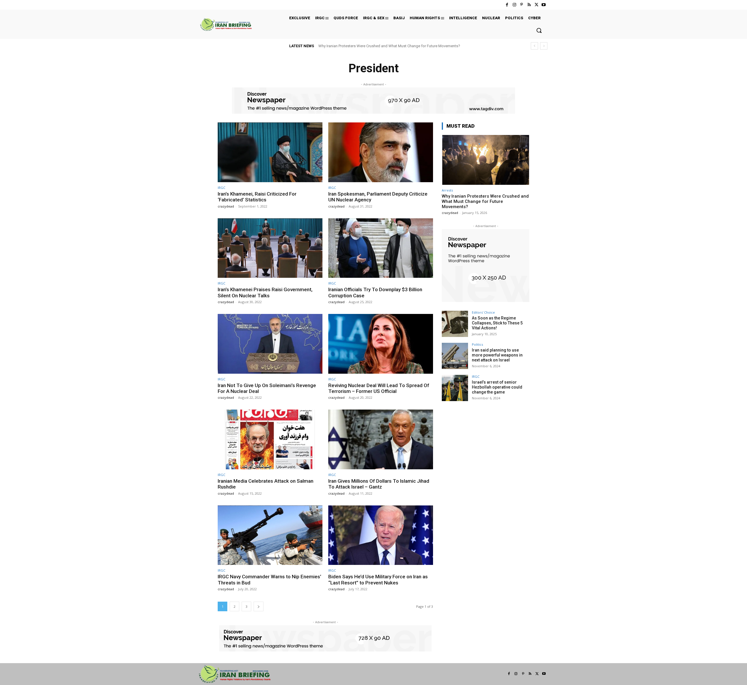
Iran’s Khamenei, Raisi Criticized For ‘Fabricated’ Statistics (257, 197)
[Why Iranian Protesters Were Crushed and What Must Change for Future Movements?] (485, 160)
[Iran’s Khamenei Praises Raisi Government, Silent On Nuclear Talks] (270, 248)
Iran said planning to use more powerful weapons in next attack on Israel (497, 355)
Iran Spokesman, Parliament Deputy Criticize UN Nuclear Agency (377, 197)
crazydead (226, 206)
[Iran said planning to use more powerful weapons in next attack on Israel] (455, 356)
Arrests (447, 190)
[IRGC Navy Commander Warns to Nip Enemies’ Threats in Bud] (270, 535)
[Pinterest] (521, 4)
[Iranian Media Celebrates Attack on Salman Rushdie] (270, 439)
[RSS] (529, 4)
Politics (477, 344)
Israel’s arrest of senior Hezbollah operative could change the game (497, 387)
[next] (543, 46)
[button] (538, 30)
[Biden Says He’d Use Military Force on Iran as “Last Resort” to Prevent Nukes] (380, 535)
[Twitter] (536, 4)
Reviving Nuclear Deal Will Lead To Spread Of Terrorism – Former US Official (378, 388)
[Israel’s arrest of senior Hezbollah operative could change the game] (455, 388)
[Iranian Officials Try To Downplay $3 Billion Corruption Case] (380, 248)
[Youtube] (543, 4)
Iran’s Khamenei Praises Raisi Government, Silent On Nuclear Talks (265, 292)
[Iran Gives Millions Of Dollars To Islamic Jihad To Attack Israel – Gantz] (380, 439)
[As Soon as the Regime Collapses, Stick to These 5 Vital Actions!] (455, 324)
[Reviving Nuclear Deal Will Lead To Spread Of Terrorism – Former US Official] (380, 344)
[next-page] (258, 606)
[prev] (534, 46)
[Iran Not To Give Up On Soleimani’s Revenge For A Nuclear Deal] (270, 344)
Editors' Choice (483, 312)
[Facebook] (507, 4)
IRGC (221, 187)
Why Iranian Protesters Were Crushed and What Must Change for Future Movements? (389, 46)
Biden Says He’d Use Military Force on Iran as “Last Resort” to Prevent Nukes (378, 579)
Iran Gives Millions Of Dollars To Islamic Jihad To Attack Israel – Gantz (378, 484)
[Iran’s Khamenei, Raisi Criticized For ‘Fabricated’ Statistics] (270, 152)
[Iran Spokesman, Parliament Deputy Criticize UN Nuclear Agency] (380, 152)
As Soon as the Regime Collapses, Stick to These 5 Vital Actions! (497, 323)
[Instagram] (514, 4)
